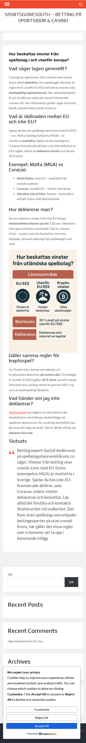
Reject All (41, 717)
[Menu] (7, 4)
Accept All (42, 726)
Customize (41, 709)
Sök (10, 574)
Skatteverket (17, 412)
